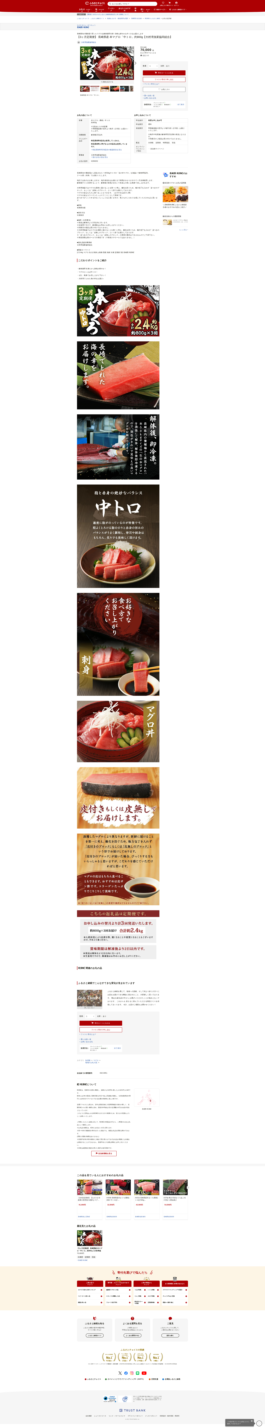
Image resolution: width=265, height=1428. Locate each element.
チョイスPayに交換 (169, 1296)
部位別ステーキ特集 (139, 1302)
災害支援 (154, 1379)
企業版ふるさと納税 (172, 1379)
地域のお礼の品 (91, 1062)
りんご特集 (138, 1296)
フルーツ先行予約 (111, 1302)
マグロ (96, 1060)
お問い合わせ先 (150, 98)
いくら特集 (151, 1290)
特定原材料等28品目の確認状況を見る (107, 150)
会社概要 (89, 1416)
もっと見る (183, 230)
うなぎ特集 (138, 1290)
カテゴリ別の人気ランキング (87, 1290)
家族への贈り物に (168, 1302)
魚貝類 (88, 1060)
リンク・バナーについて (117, 1416)
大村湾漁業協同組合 (88, 42)
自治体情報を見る (105, 1153)
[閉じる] (252, 1421)
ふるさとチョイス (94, 1379)
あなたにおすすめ (125, 9)
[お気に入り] (259, 1423)
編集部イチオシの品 (112, 1290)
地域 (99, 10)
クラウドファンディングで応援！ (173, 1290)
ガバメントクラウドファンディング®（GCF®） (126, 1379)
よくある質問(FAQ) (132, 1335)
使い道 (145, 10)
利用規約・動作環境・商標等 (169, 1416)
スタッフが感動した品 (113, 1296)
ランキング (111, 9)
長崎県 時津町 (83, 1260)
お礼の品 (84, 10)
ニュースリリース (100, 1416)
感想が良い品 (82, 1302)
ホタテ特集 (151, 1296)
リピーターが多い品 (84, 1296)
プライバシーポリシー (135, 1416)
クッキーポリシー (151, 1416)
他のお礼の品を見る (100, 157)
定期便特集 (151, 1302)
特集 (135, 9)
